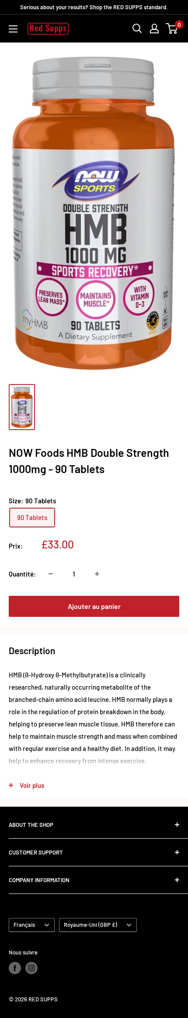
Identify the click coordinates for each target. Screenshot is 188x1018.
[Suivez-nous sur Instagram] (31, 968)
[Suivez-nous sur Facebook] (15, 968)
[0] (172, 28)
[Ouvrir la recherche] (137, 28)
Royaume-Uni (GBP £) (90, 924)
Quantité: (22, 574)
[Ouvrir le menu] (13, 28)
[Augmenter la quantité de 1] (97, 574)
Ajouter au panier (94, 606)
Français (24, 924)
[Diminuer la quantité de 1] (51, 574)
